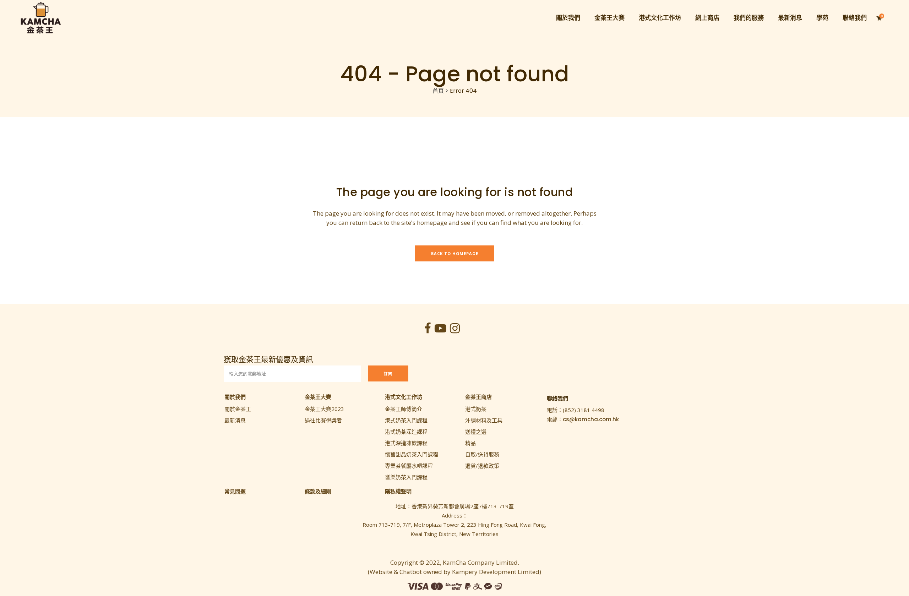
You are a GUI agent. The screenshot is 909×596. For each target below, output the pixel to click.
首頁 (438, 91)
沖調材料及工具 (483, 420)
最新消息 (235, 420)
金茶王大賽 (318, 396)
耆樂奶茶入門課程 (406, 477)
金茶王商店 (478, 396)
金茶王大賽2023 (324, 408)
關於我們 (235, 396)
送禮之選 (475, 431)
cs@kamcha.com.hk (591, 419)
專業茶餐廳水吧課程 (409, 465)
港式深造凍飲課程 (406, 442)
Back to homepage (454, 253)
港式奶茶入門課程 (406, 420)
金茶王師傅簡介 (403, 408)
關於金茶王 (237, 408)
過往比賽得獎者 (323, 420)
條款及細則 (318, 491)
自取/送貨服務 (482, 454)
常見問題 (235, 491)
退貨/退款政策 (482, 465)
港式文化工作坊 (403, 396)
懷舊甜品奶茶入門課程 (411, 454)
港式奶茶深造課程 (406, 431)
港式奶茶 (475, 408)
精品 (470, 442)
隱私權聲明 (398, 491)
